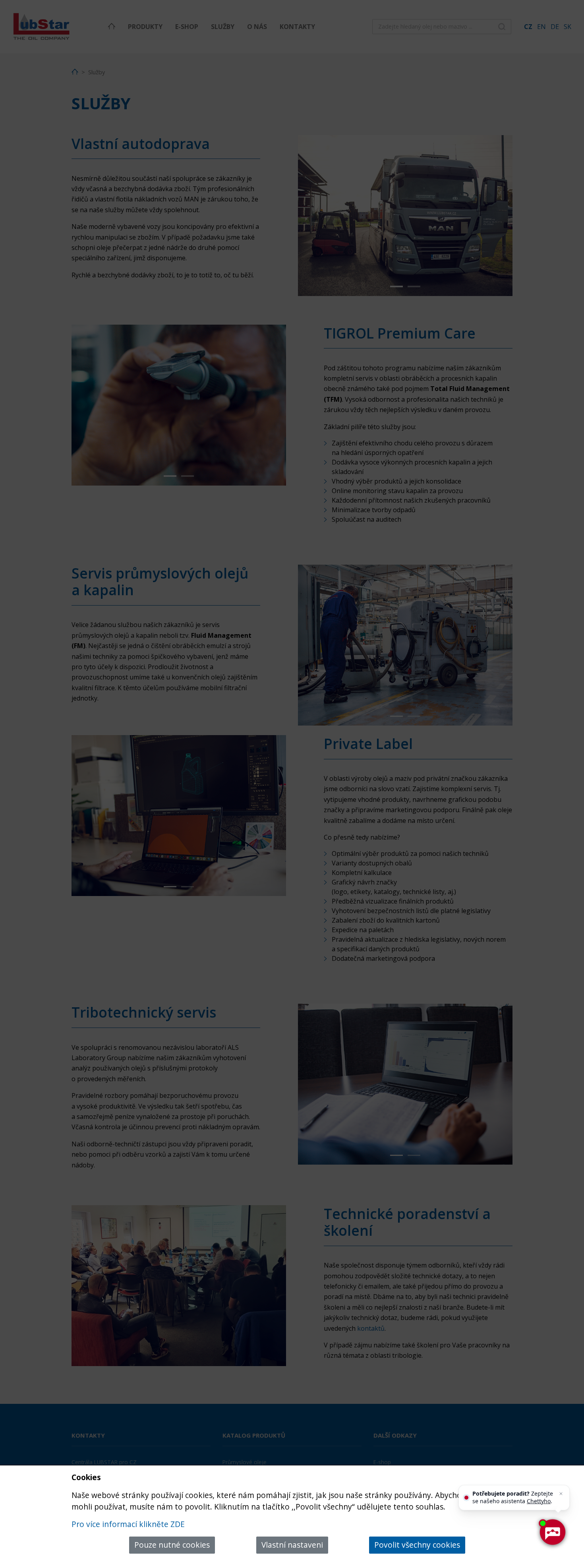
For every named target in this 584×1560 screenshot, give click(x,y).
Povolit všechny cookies (417, 1544)
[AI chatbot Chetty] (552, 1532)
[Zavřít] (561, 1493)
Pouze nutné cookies (172, 1544)
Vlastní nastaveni (292, 1544)
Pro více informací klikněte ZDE (128, 1524)
